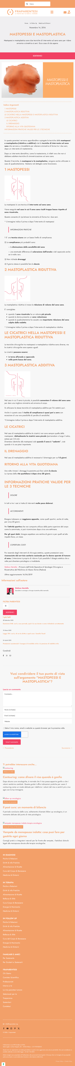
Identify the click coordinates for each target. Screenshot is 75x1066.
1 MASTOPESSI (10, 108)
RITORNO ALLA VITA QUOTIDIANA (20, 126)
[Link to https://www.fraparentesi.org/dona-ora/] (69, 12)
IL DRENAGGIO (12, 123)
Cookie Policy (68, 1061)
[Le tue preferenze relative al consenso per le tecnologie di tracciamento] (3, 1064)
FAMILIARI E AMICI (11, 954)
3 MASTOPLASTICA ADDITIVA (16, 117)
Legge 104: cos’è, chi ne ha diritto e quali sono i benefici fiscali (24, 634)
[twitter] (19, 1028)
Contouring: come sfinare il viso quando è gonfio (32, 777)
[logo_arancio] (22, 10)
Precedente (9, 748)
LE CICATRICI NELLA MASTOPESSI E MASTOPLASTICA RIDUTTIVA (31, 114)
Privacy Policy (59, 1061)
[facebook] (4, 1028)
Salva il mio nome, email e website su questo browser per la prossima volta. (35, 728)
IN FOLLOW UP (10, 918)
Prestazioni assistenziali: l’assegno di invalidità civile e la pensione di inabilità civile (31, 644)
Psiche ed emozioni (10, 802)
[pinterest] (15, 1028)
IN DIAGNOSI (9, 855)
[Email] (10, 655)
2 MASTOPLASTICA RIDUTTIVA (16, 111)
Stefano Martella (22, 588)
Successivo (66, 748)
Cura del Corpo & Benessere (13, 827)
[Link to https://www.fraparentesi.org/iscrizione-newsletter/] (65, 12)
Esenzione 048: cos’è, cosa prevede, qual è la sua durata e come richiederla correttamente (33, 624)
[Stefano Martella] (10, 588)
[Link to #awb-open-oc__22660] (52, 12)
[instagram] (11, 1028)
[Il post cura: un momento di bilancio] (12, 798)
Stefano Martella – (11, 567)
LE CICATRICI (11, 120)
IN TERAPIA (8, 882)
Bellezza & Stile (9, 772)
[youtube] (7, 1028)
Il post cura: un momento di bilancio (24, 807)
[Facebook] (3, 655)
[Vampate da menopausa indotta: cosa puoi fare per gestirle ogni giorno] (22, 823)
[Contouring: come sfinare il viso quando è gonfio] (8, 768)
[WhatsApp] (6, 655)
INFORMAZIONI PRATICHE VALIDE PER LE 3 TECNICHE (27, 129)
